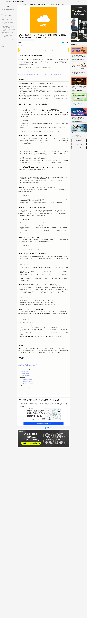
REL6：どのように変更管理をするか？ (8, 33)
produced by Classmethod (19, 1)
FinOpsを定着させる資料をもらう (43, 423)
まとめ (2, 44)
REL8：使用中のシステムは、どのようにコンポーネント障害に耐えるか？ (8, 39)
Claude (31, 4)
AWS (28, 4)
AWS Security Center (26, 371)
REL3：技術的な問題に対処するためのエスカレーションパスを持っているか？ (8, 23)
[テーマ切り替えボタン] (80, 1)
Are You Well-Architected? (27, 365)
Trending (24, 4)
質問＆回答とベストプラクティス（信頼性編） (8, 13)
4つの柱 (2, 11)
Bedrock (35, 4)
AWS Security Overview (27, 379)
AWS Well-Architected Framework (28, 39)
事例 (60, 4)
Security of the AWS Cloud (27, 388)
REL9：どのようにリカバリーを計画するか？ (8, 42)
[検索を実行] (67, 1)
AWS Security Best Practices (28, 381)
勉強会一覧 (79, 147)
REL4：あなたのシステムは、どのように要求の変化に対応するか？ (8, 27)
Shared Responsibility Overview (28, 390)
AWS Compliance (25, 373)
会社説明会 (53, 4)
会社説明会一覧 (79, 144)
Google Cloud (40, 4)
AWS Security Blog (26, 375)
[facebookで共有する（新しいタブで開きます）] (65, 42)
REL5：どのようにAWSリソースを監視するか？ (8, 30)
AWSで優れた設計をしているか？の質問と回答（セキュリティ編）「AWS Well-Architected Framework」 (40, 74)
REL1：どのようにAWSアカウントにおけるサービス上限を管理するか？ (8, 17)
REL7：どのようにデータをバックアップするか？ (8, 35)
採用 (63, 4)
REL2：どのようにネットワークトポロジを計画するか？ (8, 20)
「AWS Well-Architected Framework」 (8, 9)
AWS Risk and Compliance (27, 383)
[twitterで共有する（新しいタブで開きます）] (68, 42)
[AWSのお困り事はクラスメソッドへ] (43, 438)
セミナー (48, 4)
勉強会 (57, 4)
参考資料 (2, 46)
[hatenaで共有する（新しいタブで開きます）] (63, 42)
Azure (45, 4)
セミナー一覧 (79, 140)
